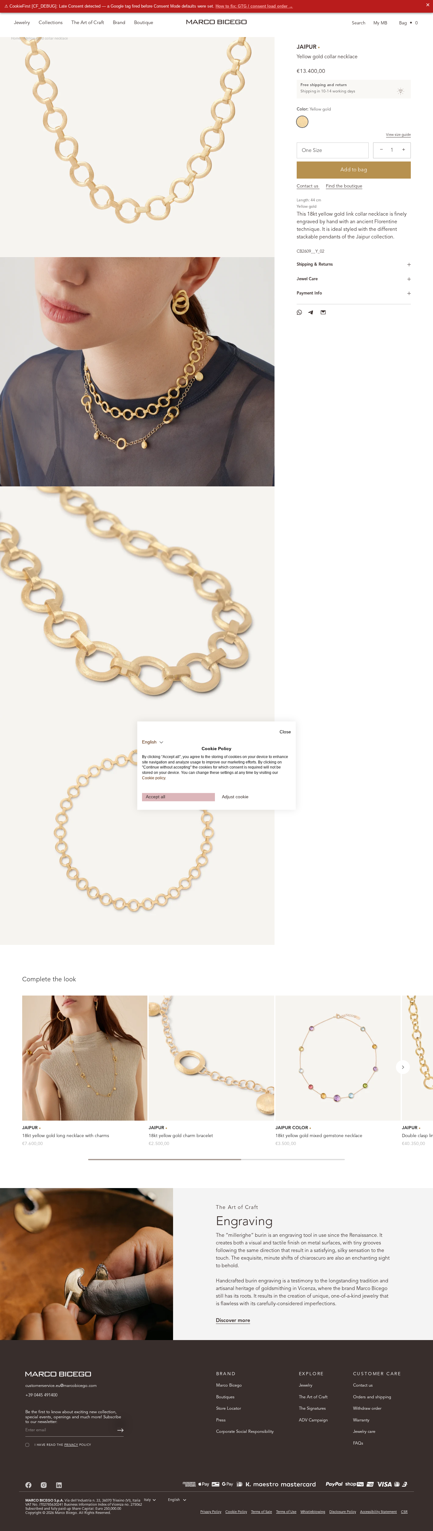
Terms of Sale (261, 1512)
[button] (403, 1067)
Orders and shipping (372, 1397)
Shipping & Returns (315, 265)
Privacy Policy (210, 1512)
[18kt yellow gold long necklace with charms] (84, 1058)
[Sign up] (120, 1430)
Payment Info (309, 293)
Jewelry (305, 1385)
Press (221, 1420)
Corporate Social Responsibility (245, 1432)
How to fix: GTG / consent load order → (254, 6)
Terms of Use (286, 1512)
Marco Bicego (229, 1385)
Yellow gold (302, 121)
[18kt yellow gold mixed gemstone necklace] (338, 1058)
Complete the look (49, 980)
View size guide (398, 135)
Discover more (233, 1320)
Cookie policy (153, 778)
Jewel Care (307, 279)
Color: (314, 109)
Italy (147, 1500)
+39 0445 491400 (41, 1395)
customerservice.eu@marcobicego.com (61, 1386)
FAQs (358, 1443)
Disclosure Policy (342, 1512)
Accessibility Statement (378, 1512)
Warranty (361, 1420)
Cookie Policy (236, 1512)
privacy (71, 1444)
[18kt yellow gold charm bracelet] (211, 1058)
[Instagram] (44, 1485)
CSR (404, 1512)
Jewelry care (364, 1432)
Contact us (308, 186)
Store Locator (228, 1409)
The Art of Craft (87, 23)
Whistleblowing (313, 1512)
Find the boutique (344, 186)
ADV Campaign (313, 1420)
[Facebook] (28, 1485)
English (174, 1500)
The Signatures (312, 1409)
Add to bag (353, 170)
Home (16, 39)
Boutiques (225, 1397)
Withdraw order (367, 1409)
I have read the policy (63, 1444)
